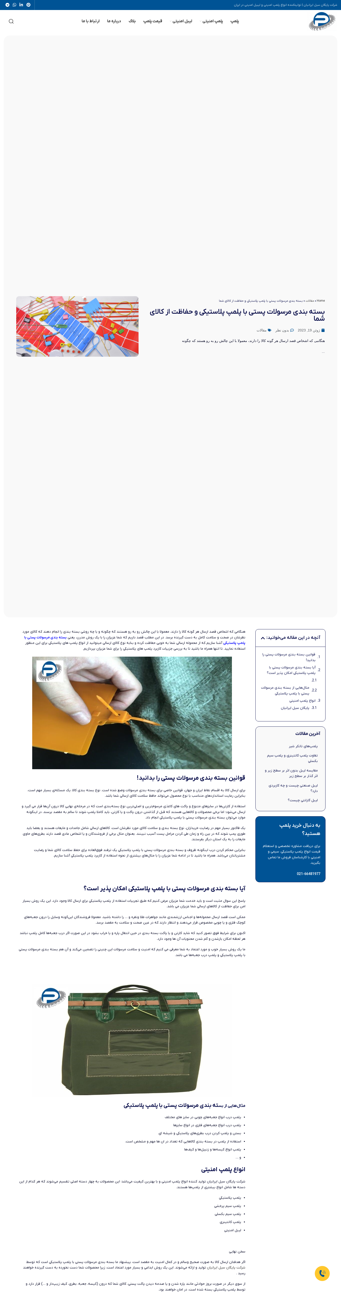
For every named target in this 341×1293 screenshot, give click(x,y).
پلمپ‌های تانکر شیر (303, 746)
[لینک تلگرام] (7, 5)
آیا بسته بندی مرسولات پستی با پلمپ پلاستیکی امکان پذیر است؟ (291, 670)
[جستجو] (11, 21)
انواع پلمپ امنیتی (302, 700)
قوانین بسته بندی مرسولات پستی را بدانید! (288, 657)
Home (321, 301)
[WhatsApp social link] (14, 5)
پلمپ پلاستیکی (234, 643)
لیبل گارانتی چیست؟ (303, 800)
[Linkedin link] (21, 5)
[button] (263, 638)
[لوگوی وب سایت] (322, 21)
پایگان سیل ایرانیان (295, 708)
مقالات (310, 301)
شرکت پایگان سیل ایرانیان (226, 1267)
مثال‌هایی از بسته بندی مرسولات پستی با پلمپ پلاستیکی (285, 690)
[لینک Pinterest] (28, 5)
